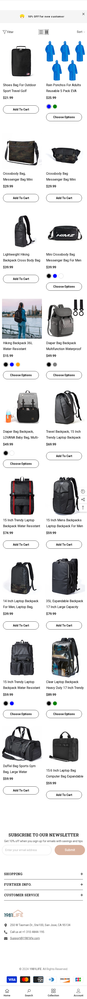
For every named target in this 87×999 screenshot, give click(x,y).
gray (54, 364)
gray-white (11, 453)
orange (17, 364)
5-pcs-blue (48, 106)
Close (83, 14)
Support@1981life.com (25, 938)
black (48, 275)
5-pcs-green (54, 106)
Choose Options (64, 117)
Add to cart (21, 109)
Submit (70, 850)
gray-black (5, 453)
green (54, 703)
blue (54, 275)
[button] (41, 32)
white (61, 275)
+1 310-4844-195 (33, 932)
